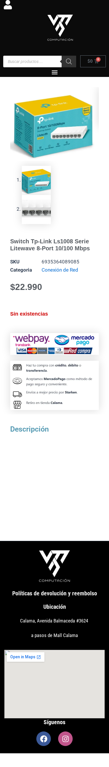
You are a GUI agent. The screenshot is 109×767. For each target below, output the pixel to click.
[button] (54, 72)
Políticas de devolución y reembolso (54, 593)
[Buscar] (69, 61)
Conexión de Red (60, 270)
